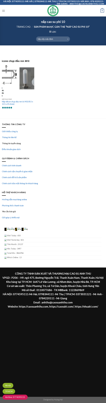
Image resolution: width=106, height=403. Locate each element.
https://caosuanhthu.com (33, 306)
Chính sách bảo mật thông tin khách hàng (20, 183)
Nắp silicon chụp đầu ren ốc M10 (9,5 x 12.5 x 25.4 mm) (17, 102)
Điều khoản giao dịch (11, 149)
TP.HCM (9, 391)
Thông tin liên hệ (9, 137)
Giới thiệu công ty (10, 131)
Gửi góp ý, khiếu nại (11, 217)
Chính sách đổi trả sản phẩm (14, 177)
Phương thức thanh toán (13, 205)
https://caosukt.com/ (61, 306)
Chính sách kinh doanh (11, 165)
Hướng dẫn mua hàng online (14, 199)
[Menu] (3, 11)
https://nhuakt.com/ (86, 306)
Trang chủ (23, 26)
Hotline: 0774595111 (15, 397)
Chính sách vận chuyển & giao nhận (17, 171)
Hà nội (8, 385)
